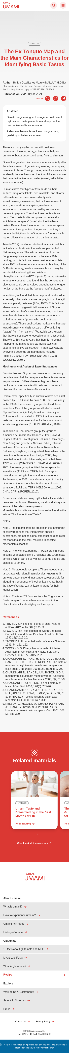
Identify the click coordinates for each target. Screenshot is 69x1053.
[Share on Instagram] (55, 98)
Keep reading (23, 823)
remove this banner (45, 1047)
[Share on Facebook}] (63, 98)
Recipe (7, 974)
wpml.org (30, 1044)
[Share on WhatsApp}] (47, 98)
